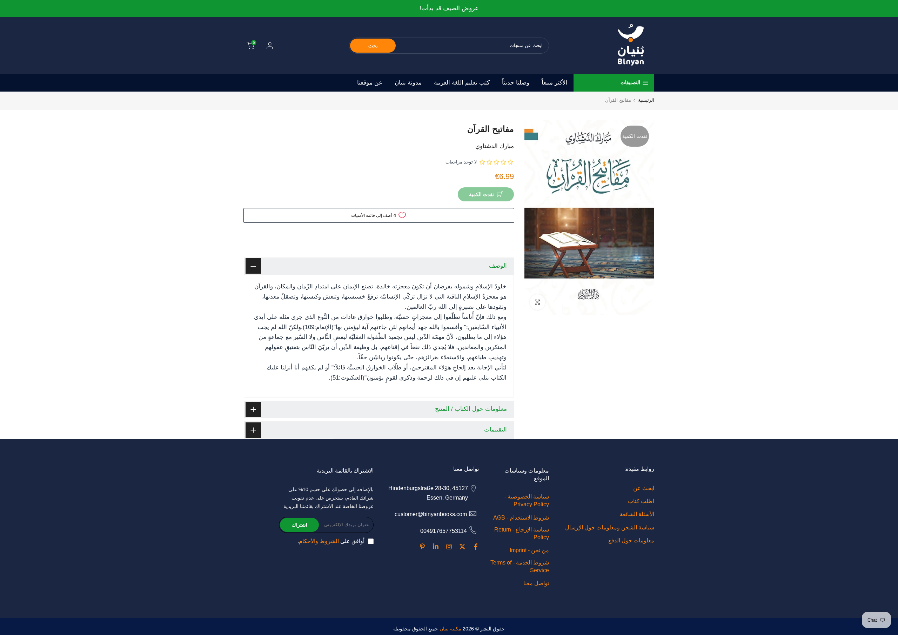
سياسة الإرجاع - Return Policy (521, 533)
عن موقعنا (369, 82)
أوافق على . (330, 541)
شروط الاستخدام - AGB (521, 517)
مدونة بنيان (408, 82)
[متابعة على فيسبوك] (476, 546)
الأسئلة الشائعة (637, 514)
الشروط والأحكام (319, 541)
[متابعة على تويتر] (462, 546)
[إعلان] (449, 9)
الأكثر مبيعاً (555, 82)
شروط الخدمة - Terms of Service (519, 566)
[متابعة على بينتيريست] (422, 546)
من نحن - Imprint (529, 550)
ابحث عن (643, 488)
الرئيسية (646, 100)
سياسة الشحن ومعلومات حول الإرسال (609, 527)
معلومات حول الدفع (631, 540)
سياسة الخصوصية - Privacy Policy (526, 500)
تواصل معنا (536, 583)
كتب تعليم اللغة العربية (462, 82)
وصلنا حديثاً (515, 82)
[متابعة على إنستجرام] (449, 546)
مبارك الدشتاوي (494, 146)
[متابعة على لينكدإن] (436, 546)
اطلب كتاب (641, 501)
